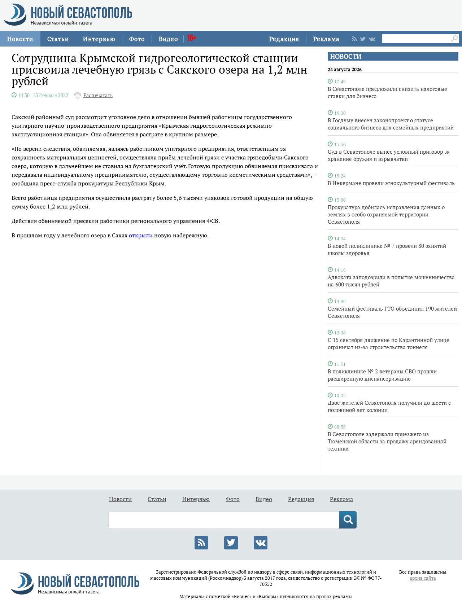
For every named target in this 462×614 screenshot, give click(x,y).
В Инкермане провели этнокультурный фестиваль (391, 183)
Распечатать (98, 95)
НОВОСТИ (345, 56)
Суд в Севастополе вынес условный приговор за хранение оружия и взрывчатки (389, 155)
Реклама (326, 39)
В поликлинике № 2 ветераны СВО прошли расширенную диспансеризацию (382, 375)
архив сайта (423, 578)
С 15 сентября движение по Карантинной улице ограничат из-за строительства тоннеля (388, 343)
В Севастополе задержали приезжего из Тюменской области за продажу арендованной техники (387, 441)
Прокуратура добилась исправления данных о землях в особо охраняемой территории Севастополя (386, 214)
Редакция (284, 39)
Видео (168, 39)
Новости (20, 39)
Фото (137, 39)
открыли (141, 235)
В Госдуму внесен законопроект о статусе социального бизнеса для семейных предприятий (391, 124)
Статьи (58, 39)
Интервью (99, 39)
